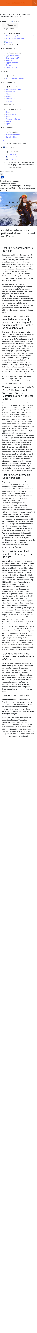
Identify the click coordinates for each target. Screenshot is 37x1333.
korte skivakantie (19, 707)
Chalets (9, 60)
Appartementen (12, 63)
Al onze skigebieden (13, 89)
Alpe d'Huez (10, 99)
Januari (9, 117)
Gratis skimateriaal (13, 135)
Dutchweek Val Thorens (15, 78)
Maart (8, 121)
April (8, 124)
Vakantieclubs (11, 67)
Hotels (8, 65)
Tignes (8, 94)
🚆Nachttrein (8, 42)
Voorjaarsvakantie (13, 119)
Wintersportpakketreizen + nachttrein (20, 36)
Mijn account (11, 25)
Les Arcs (9, 96)
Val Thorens (10, 92)
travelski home (13, 56)
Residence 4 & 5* (12, 58)
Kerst (8, 112)
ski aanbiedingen (12, 720)
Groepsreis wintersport (12, 141)
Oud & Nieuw (11, 114)
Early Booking (11, 137)
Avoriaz (9, 101)
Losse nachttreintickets (15, 38)
